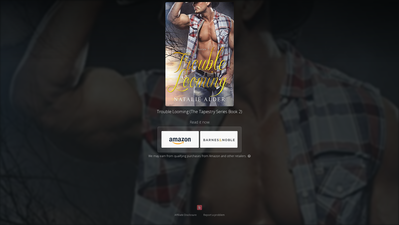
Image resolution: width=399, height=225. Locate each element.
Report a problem (214, 215)
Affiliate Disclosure (186, 215)
